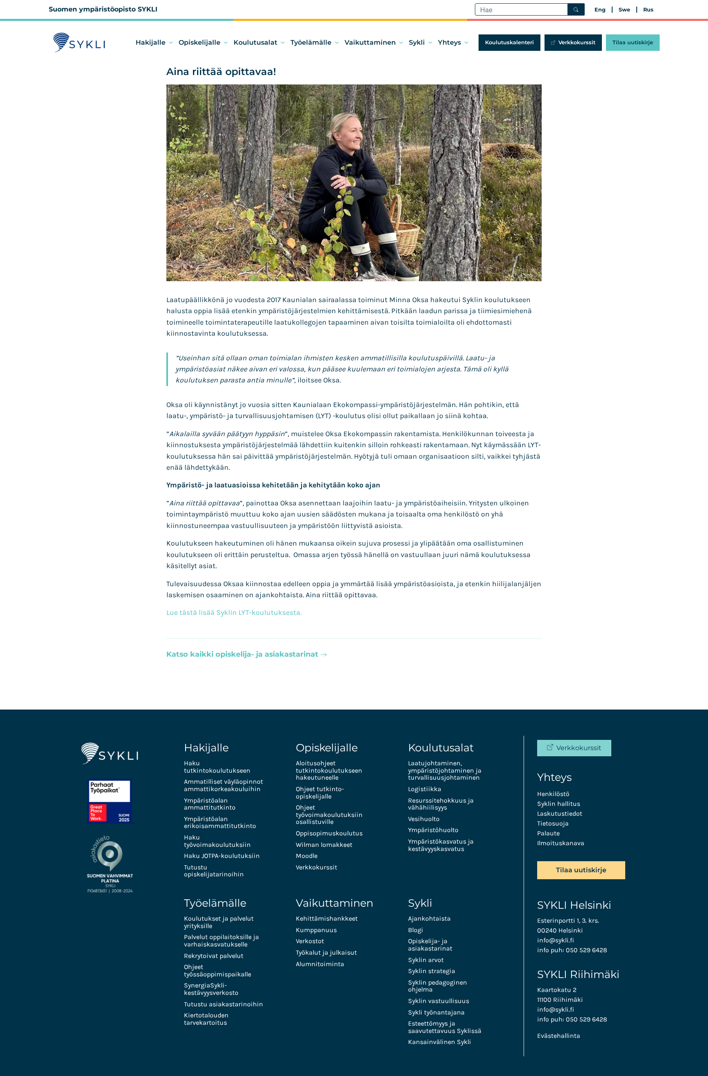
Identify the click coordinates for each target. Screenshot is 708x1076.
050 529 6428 (586, 950)
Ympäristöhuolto (433, 830)
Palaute (548, 833)
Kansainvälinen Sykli (439, 1042)
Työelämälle (310, 42)
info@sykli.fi (555, 940)
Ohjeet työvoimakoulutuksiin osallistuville (329, 814)
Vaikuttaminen (370, 42)
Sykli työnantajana (436, 1012)
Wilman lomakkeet (324, 845)
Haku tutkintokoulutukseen (217, 766)
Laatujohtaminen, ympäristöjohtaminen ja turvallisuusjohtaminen (444, 770)
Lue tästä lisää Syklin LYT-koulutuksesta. (234, 612)
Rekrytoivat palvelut (213, 956)
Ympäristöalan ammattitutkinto (210, 804)
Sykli (417, 42)
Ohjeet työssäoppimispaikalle (217, 970)
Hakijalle (151, 42)
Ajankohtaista (429, 918)
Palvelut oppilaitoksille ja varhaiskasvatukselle (221, 940)
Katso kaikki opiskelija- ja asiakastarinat (243, 654)
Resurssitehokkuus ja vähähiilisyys (441, 804)
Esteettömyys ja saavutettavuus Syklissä (444, 1027)
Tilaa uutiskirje (633, 42)
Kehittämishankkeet (327, 918)
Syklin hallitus (558, 804)
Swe (624, 10)
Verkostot (310, 941)
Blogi (415, 930)
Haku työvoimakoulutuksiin (217, 841)
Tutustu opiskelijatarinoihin (214, 870)
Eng (600, 10)
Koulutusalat (255, 42)
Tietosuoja (553, 823)
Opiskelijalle (199, 42)
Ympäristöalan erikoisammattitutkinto (220, 822)
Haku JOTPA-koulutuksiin (222, 856)
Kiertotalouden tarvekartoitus (206, 1018)
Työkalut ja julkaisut (326, 952)
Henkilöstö (553, 794)
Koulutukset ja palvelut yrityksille (219, 922)
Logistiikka (424, 789)
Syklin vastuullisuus (438, 1001)
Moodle (307, 856)
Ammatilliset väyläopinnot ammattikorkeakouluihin (223, 785)
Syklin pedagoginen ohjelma (437, 986)
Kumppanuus (316, 930)
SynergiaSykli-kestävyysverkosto (211, 988)
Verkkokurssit (576, 42)
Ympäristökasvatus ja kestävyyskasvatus (441, 845)
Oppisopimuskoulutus (329, 833)
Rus (648, 10)
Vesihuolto (424, 819)
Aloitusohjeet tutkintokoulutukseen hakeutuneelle (329, 770)
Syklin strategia (431, 971)
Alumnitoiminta (320, 964)
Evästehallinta (558, 1036)
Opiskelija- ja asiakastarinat (430, 944)
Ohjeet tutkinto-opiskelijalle (320, 792)
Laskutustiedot (559, 813)
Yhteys (449, 42)
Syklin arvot (426, 960)
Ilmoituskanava (560, 843)
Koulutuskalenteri (509, 42)
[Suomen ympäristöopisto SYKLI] (79, 42)
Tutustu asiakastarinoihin (223, 1004)
